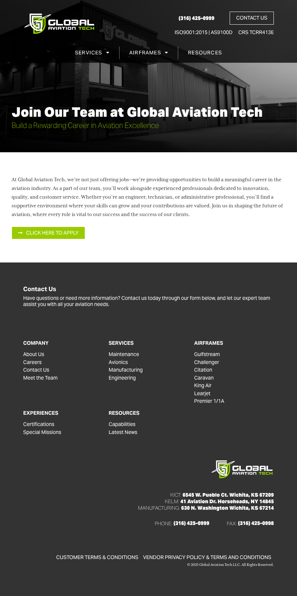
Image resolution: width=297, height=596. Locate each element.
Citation (203, 370)
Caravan (204, 378)
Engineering (122, 378)
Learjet (202, 393)
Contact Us (36, 370)
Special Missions (42, 432)
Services (89, 53)
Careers (32, 362)
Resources (205, 53)
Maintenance (124, 354)
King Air (203, 385)
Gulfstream (207, 354)
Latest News (123, 432)
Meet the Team (40, 378)
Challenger (206, 362)
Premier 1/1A (209, 401)
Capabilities (122, 424)
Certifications (38, 424)
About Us (33, 354)
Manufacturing (126, 370)
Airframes (145, 53)
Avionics (118, 362)
